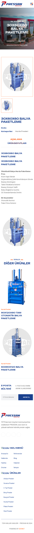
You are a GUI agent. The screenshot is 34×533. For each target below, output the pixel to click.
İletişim (16, 467)
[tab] (6, 106)
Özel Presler (7, 511)
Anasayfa (10, 41)
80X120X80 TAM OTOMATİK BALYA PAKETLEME (11, 315)
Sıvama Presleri (8, 483)
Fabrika (3, 463)
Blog (15, 458)
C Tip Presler (7, 488)
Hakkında (4, 458)
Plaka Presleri (8, 506)
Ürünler (3, 467)
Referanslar (18, 454)
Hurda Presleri (21, 131)
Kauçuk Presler (8, 497)
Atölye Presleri (8, 479)
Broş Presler (7, 492)
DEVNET (22, 529)
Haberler (17, 463)
